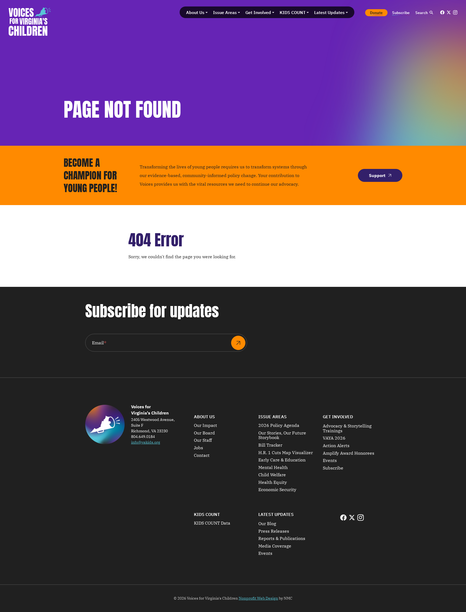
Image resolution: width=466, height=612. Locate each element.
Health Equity (272, 482)
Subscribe (333, 468)
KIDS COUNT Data (212, 523)
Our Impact (205, 425)
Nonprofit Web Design (258, 598)
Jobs (198, 448)
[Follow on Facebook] (442, 12)
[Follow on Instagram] (455, 12)
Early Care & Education (282, 460)
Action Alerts (336, 445)
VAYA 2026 (334, 438)
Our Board (204, 433)
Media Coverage (274, 546)
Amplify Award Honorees (348, 453)
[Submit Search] (431, 12)
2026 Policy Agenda (278, 425)
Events (330, 460)
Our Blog (267, 523)
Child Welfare (272, 474)
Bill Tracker (270, 445)
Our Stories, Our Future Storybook (282, 435)
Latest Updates (276, 514)
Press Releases (273, 531)
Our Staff (203, 440)
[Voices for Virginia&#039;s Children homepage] (30, 21)
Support (377, 175)
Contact (202, 455)
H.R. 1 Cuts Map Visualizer (285, 452)
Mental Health (273, 467)
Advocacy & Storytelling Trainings (347, 428)
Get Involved (338, 416)
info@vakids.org (145, 442)
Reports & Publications (281, 538)
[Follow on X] (449, 12)
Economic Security (277, 489)
